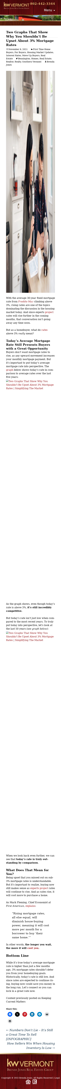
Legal (57, 1078)
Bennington (24, 58)
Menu (48, 10)
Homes (34, 58)
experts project (39, 888)
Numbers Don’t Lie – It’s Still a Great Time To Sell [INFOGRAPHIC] (29, 1034)
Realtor (9, 61)
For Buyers (20, 52)
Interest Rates (13, 55)
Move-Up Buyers (31, 55)
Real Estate (45, 58)
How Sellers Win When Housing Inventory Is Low (31, 1046)
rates (44, 330)
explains (30, 906)
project (49, 312)
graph (9, 369)
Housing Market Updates (40, 52)
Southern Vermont (31, 61)
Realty (18, 61)
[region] (30, 18)
